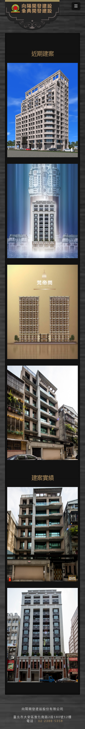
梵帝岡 (19, 283)
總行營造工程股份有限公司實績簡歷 (38, 508)
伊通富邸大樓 (26, 384)
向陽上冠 (21, 81)
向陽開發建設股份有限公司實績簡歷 (38, 609)
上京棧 (19, 182)
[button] (76, 6)
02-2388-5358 (50, 721)
